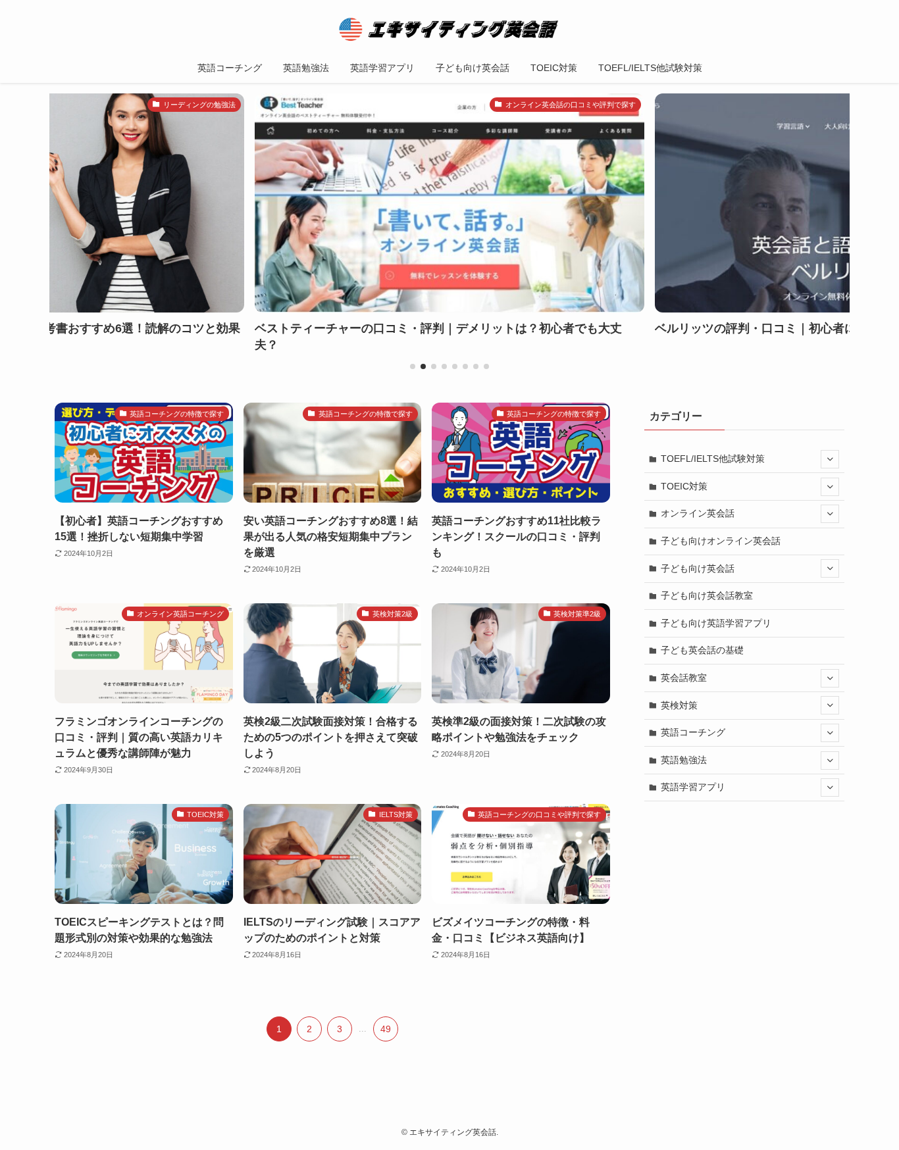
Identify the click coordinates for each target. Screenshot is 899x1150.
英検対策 (679, 705)
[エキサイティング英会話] (449, 29)
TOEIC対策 (684, 486)
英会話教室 (684, 677)
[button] (412, 366)
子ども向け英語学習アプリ (716, 623)
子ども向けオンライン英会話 (721, 541)
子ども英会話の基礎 (702, 650)
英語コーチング (693, 732)
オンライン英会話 (697, 513)
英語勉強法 (684, 760)
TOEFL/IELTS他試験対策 (713, 458)
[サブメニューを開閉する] (830, 459)
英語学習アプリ (693, 787)
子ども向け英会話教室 (707, 595)
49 (385, 1029)
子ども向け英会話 (697, 568)
